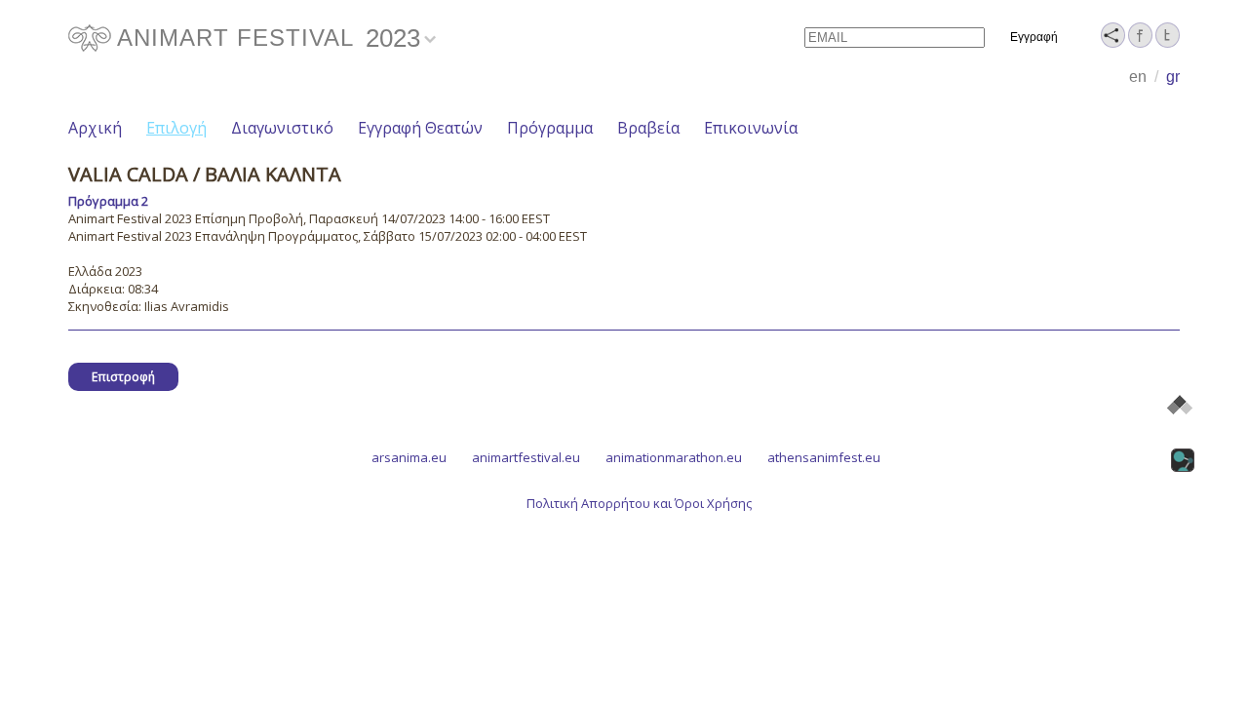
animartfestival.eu (526, 457)
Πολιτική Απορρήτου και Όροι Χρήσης (639, 503)
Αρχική (95, 127)
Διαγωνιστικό (282, 127)
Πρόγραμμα (550, 127)
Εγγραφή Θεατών (420, 127)
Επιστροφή (123, 377)
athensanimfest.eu (823, 457)
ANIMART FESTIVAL (235, 37)
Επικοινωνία (751, 127)
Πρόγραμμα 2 (108, 201)
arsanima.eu (409, 457)
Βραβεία (648, 127)
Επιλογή (176, 127)
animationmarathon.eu (673, 457)
